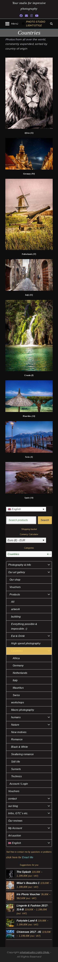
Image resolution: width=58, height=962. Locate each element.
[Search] (51, 23)
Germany (18, 665)
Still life (15, 761)
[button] (11, 23)
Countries (17, 650)
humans (16, 717)
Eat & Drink (18, 636)
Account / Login (19, 783)
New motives (19, 732)
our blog (13, 806)
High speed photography (25, 643)
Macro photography (22, 710)
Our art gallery (16, 572)
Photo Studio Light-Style (35, 23)
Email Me (27, 857)
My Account (15, 828)
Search (45, 520)
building (16, 616)
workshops (17, 702)
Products (15, 594)
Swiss (16, 695)
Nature (15, 724)
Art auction (14, 835)
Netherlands (20, 673)
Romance (17, 739)
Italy (15, 680)
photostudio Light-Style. (34, 952)
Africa (16, 658)
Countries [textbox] (28, 554)
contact (12, 798)
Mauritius (18, 687)
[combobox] (29, 554)
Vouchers (15, 587)
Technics (16, 776)
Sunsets (16, 769)
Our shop (15, 579)
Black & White (19, 746)
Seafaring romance (22, 754)
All (12, 601)
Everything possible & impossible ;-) (24, 626)
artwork (15, 609)
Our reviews (15, 820)
